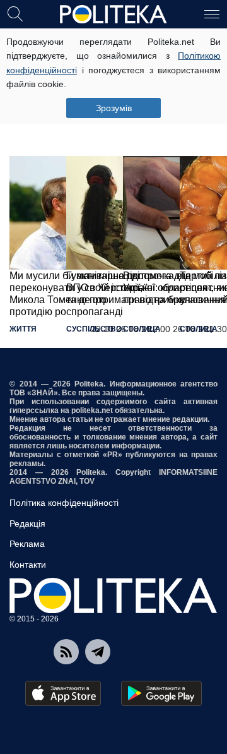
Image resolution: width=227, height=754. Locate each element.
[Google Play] (161, 693)
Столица (142, 329)
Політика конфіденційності (64, 503)
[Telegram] (97, 651)
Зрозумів (114, 108)
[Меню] (211, 13)
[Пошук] (15, 13)
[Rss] (66, 651)
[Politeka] (113, 14)
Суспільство (94, 329)
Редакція (27, 523)
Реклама (27, 544)
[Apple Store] (63, 693)
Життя (23, 329)
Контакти (27, 565)
